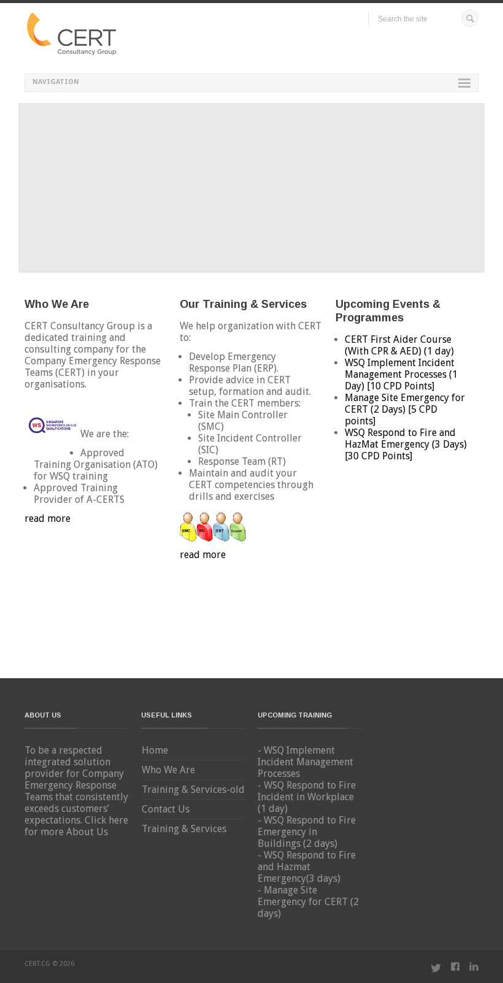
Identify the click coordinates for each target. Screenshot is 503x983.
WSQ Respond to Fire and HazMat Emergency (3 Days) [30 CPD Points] (406, 444)
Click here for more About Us (76, 826)
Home (155, 750)
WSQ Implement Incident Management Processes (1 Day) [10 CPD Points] (401, 374)
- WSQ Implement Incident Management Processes (305, 761)
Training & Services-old (193, 789)
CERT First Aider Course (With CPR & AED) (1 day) (399, 345)
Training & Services (184, 829)
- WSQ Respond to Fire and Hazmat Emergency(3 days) (307, 866)
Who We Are (168, 770)
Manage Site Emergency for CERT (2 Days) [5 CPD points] (405, 409)
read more (48, 518)
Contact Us (166, 809)
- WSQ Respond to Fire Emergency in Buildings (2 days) (307, 831)
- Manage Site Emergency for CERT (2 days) (308, 901)
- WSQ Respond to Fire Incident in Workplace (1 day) (307, 796)
